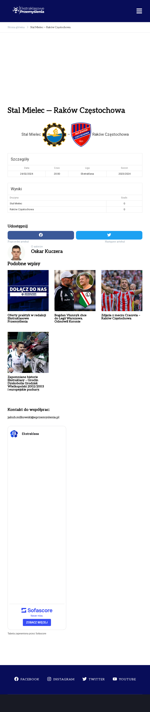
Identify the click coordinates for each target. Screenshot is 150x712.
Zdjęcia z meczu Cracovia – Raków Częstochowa (120, 316)
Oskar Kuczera (47, 251)
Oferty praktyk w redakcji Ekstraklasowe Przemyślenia (27, 318)
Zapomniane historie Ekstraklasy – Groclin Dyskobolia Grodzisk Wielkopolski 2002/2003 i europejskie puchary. (26, 383)
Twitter (97, 679)
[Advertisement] (75, 73)
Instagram (64, 679)
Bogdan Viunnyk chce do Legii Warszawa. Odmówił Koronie (70, 318)
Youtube (127, 679)
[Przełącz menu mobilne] (139, 11)
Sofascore (41, 633)
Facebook (30, 679)
